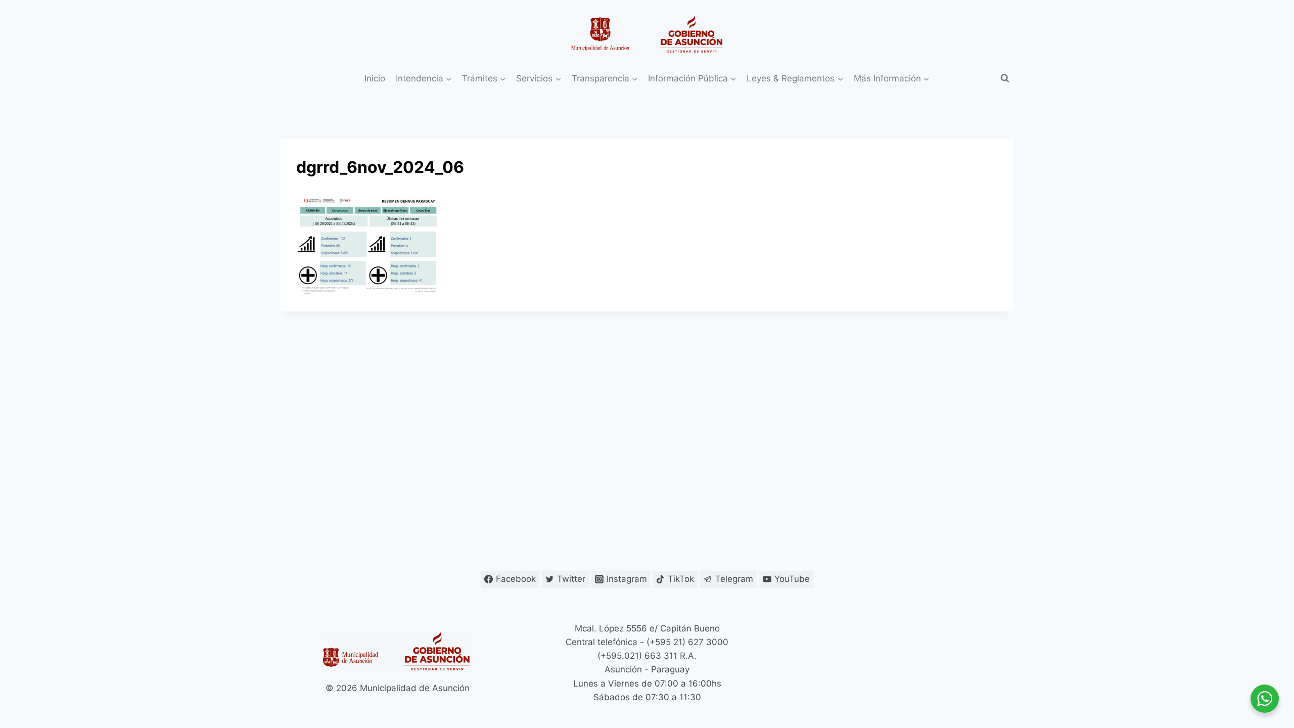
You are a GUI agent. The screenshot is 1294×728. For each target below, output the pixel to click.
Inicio (374, 78)
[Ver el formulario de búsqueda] (1005, 78)
